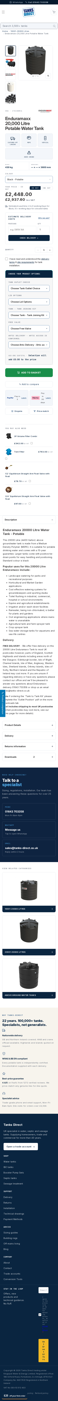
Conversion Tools (13, 1279)
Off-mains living (12, 1243)
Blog (6, 1249)
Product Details (13, 725)
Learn (23, 398)
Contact (8, 1268)
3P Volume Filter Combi (25, 436)
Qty (39, 224)
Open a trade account (21, 1146)
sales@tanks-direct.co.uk (16, 690)
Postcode (12, 224)
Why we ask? (44, 218)
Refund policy (41, 1393)
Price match (43, 411)
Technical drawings (14, 1213)
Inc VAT (47, 188)
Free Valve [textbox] (14, 322)
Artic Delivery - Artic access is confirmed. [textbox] (27, 337)
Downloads (20, 757)
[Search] (54, 26)
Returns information (15, 746)
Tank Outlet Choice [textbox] (19, 282)
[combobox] (29, 26)
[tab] (10, 51)
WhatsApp (18, 2)
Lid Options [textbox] (15, 295)
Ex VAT (35, 188)
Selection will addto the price (27, 357)
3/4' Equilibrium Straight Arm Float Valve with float (27, 497)
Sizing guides (11, 1232)
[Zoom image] (48, 75)
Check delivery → (29, 238)
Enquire (18, 411)
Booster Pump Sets (14, 1172)
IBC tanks (8, 1167)
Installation (9, 1208)
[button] (3, 12)
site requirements (25, 262)
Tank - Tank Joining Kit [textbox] (22, 309)
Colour (9, 174)
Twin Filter (19, 452)
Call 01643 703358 (38, 2)
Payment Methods (13, 1219)
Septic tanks (10, 1178)
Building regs (11, 1238)
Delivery (9, 736)
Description (11, 519)
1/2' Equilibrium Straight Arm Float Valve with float (27, 474)
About (7, 1262)
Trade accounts (12, 1273)
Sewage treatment (13, 1183)
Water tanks (10, 1161)
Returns (8, 1202)
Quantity (9, 250)
